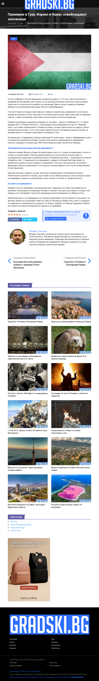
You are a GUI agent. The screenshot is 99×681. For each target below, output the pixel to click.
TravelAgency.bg (35, 671)
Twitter (29, 219)
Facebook (15, 219)
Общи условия (16, 665)
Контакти (53, 662)
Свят (22, 23)
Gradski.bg (12, 23)
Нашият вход (16, 531)
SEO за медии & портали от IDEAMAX (23, 677)
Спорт (12, 642)
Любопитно (55, 648)
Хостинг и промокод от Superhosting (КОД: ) (61, 677)
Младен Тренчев (16, 94)
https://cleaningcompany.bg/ (21, 524)
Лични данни (55, 665)
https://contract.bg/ (18, 528)
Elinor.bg (14, 521)
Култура (13, 645)
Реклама (13, 662)
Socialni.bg (23, 671)
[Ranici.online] (29, 569)
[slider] (14, 214)
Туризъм (54, 642)
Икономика (55, 645)
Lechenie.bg (14, 671)
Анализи (13, 648)
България (13, 639)
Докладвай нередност (56, 219)
